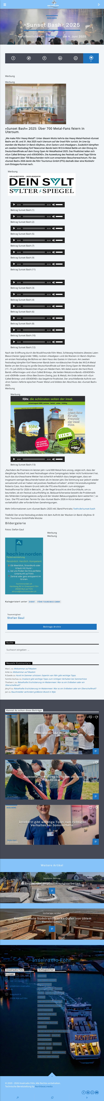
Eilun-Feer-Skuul (54, 993)
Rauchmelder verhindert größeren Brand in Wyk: (33, 692)
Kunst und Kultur (47, 1023)
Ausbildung (44, 984)
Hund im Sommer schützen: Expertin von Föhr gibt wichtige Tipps (46, 675)
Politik (55, 1035)
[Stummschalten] (53, 204)
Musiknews (44, 1035)
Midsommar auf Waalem (25, 668)
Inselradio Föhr (52, 960)
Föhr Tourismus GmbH (49, 602)
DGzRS (58, 989)
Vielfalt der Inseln (48, 1056)
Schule (57, 1044)
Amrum (42, 976)
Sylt (49, 1048)
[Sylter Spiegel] (53, 184)
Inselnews (52, 18)
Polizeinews (44, 1039)
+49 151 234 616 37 (18, 981)
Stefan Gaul (53, 36)
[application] (38, 204)
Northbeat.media (44, 1086)
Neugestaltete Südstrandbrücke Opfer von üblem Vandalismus (52, 920)
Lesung (42, 1027)
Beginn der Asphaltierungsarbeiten (52, 883)
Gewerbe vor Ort (47, 1014)
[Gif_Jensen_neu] (52, 104)
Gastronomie (45, 1010)
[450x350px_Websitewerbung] (55, 425)
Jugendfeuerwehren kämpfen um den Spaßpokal (52, 778)
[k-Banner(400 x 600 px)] (52, 566)
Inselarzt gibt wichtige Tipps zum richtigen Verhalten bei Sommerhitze (54, 679)
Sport (41, 1048)
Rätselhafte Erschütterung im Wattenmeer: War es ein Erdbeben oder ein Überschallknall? (55, 688)
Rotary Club (44, 1044)
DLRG (40, 993)
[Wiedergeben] (14, 204)
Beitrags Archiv (52, 626)
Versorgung (59, 1052)
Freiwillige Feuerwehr (49, 1001)
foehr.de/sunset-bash (84, 508)
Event (32, 602)
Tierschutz (44, 1052)
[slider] (59, 204)
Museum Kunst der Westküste (53, 1031)
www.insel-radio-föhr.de (21, 976)
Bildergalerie (45, 989)
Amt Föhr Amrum (47, 980)
